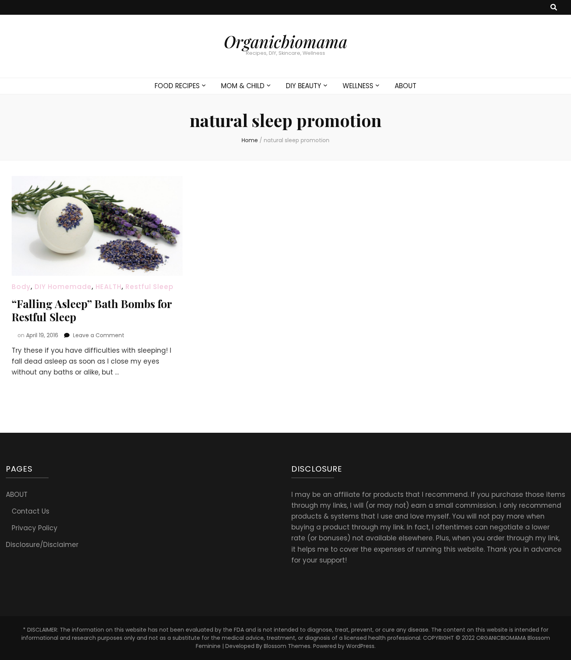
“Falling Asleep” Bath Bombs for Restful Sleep (92, 310)
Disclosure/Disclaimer (42, 544)
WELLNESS (358, 86)
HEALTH (109, 286)
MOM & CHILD (243, 86)
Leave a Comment (98, 335)
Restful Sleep (149, 286)
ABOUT (405, 86)
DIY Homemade (63, 286)
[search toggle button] (553, 7)
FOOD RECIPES (177, 86)
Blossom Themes (287, 646)
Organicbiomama (285, 41)
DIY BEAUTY (303, 86)
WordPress (360, 646)
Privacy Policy (34, 528)
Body (21, 286)
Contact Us (30, 511)
